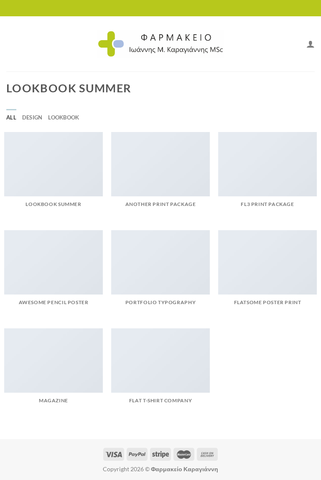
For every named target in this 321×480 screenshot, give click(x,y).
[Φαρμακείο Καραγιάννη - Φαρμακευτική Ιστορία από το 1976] (160, 44)
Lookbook (63, 117)
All (11, 117)
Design (32, 117)
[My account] (310, 44)
